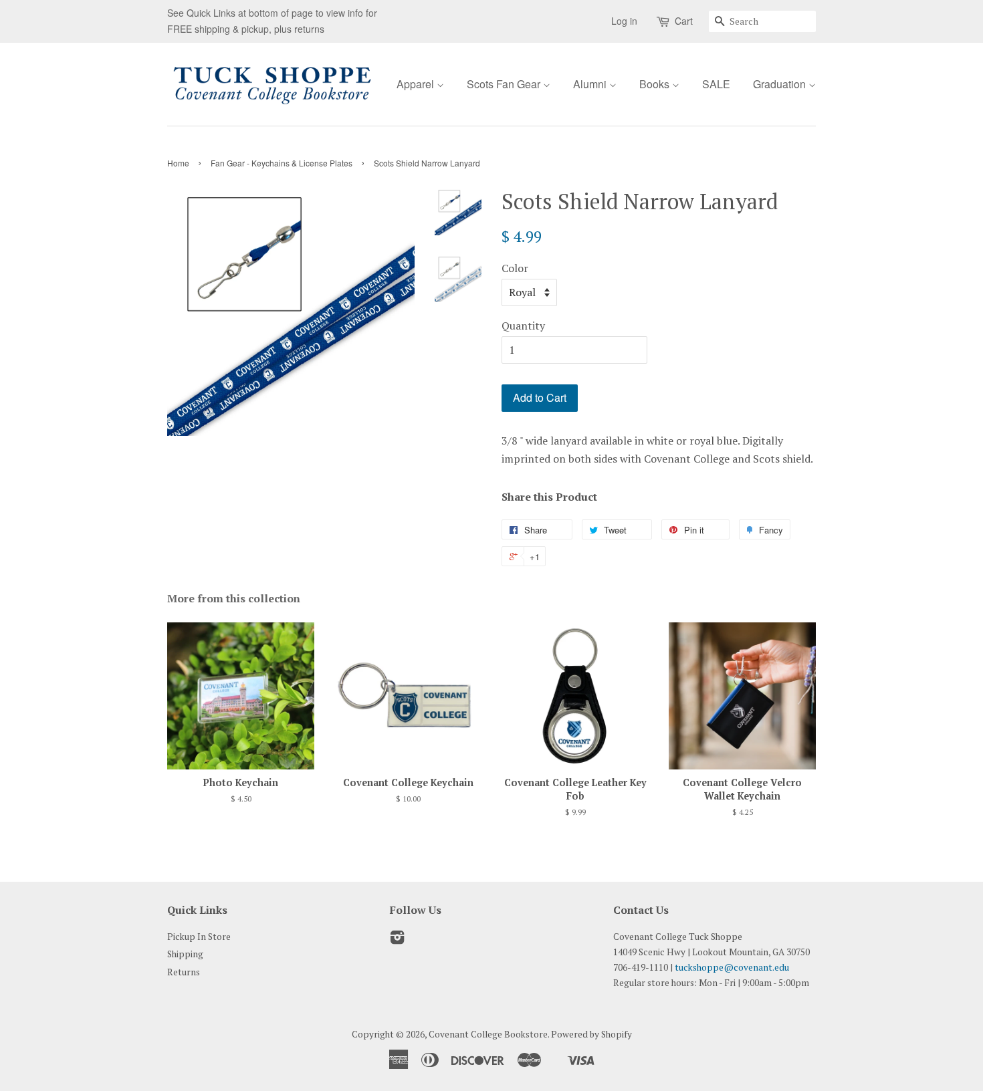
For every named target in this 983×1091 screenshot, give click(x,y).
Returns (183, 972)
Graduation (780, 84)
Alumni (591, 84)
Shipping (185, 954)
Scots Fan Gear (505, 84)
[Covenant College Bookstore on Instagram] (397, 940)
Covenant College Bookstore (488, 1034)
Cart (684, 20)
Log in (624, 20)
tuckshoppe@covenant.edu (732, 967)
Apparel (417, 84)
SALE (716, 84)
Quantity (523, 325)
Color (515, 268)
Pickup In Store (199, 937)
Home (178, 162)
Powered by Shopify (591, 1034)
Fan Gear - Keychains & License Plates (281, 162)
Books (655, 84)
